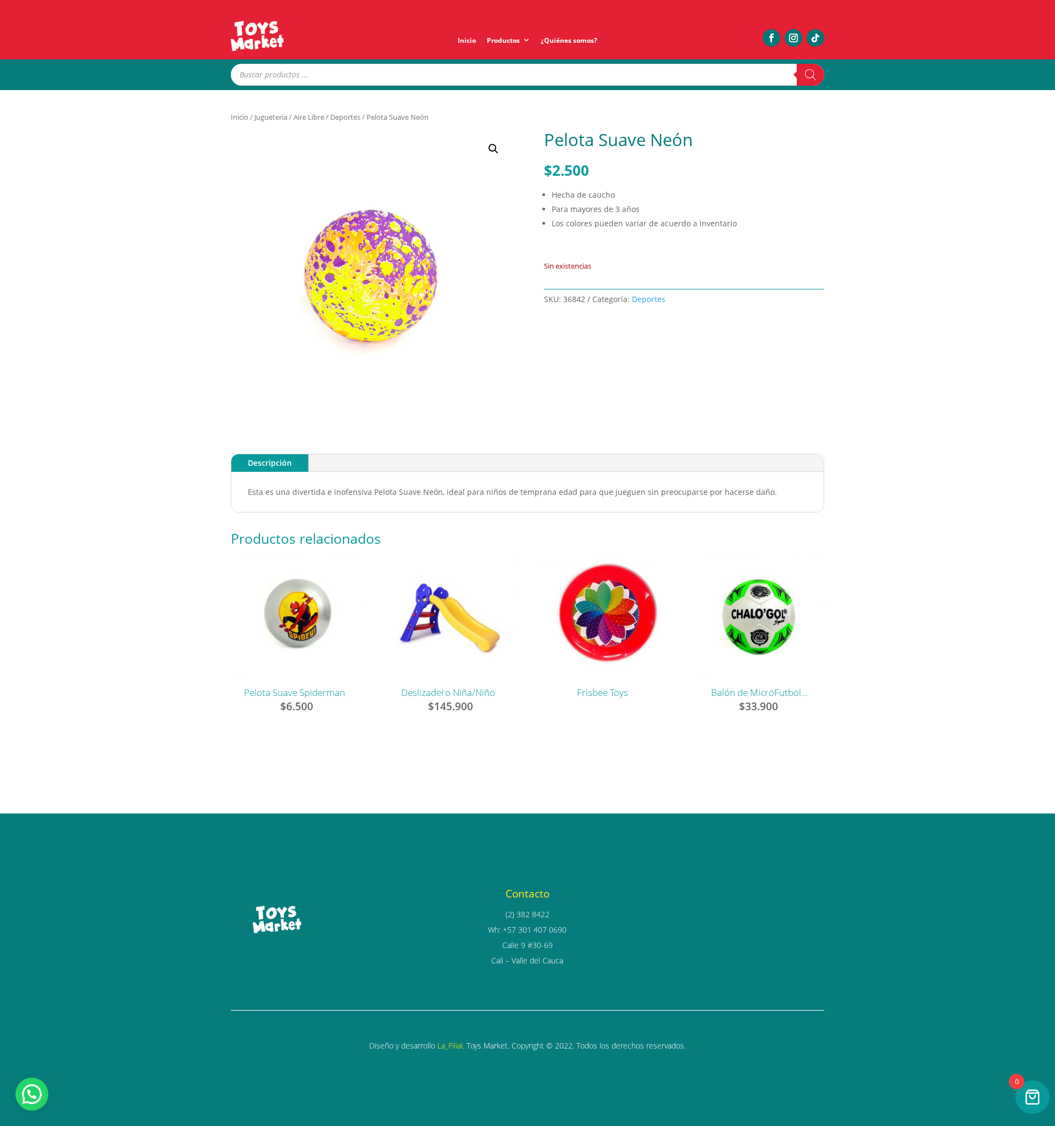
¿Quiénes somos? (569, 40)
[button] (493, 149)
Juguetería (270, 117)
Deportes (345, 117)
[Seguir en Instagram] (793, 38)
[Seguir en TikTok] (815, 38)
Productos (503, 40)
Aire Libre (308, 117)
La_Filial (450, 1045)
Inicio (467, 40)
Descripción (270, 463)
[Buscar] (810, 75)
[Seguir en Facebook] (771, 38)
